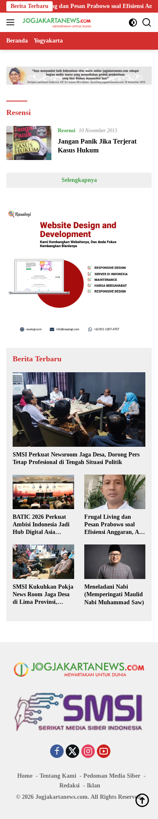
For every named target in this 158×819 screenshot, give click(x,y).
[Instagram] (88, 752)
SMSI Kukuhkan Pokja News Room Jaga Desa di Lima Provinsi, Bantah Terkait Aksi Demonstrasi (43, 595)
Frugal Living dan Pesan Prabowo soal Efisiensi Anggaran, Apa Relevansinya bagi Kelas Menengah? (114, 525)
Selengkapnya (79, 180)
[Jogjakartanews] (56, 22)
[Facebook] (57, 752)
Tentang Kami (58, 776)
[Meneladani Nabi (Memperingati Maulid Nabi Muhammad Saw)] (115, 561)
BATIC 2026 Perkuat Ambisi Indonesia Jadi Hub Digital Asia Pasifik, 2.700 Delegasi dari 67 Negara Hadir (41, 525)
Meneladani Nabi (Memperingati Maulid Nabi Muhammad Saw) (114, 594)
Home (24, 776)
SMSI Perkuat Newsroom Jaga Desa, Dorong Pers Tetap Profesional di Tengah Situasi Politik (76, 458)
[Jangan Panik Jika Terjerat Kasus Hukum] (28, 143)
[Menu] (12, 22)
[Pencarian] (147, 22)
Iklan (93, 785)
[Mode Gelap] (133, 22)
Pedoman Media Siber (111, 776)
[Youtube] (103, 752)
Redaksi (69, 785)
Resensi (66, 130)
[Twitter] (72, 752)
